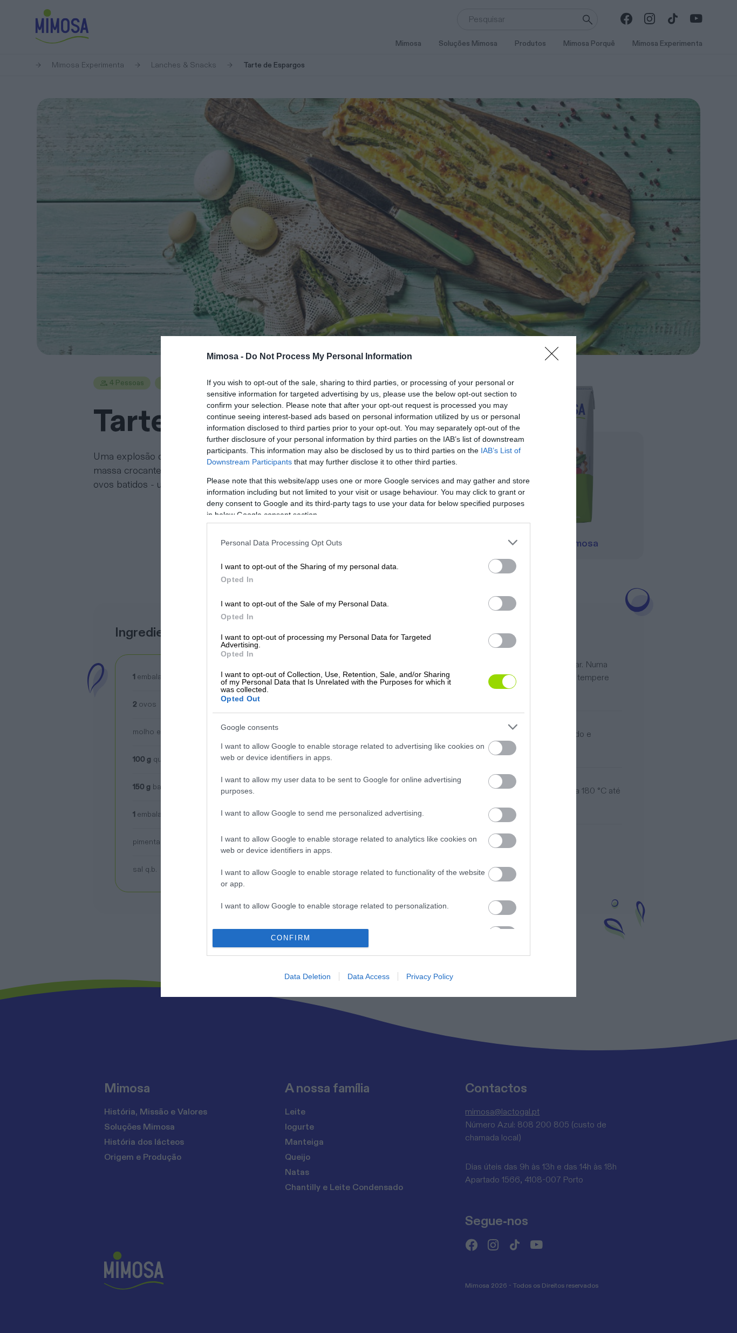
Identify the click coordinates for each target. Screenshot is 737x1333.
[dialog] (368, 666)
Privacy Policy (429, 976)
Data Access (368, 976)
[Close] (555, 357)
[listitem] (368, 542)
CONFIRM (291, 938)
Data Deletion (307, 976)
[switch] (502, 566)
